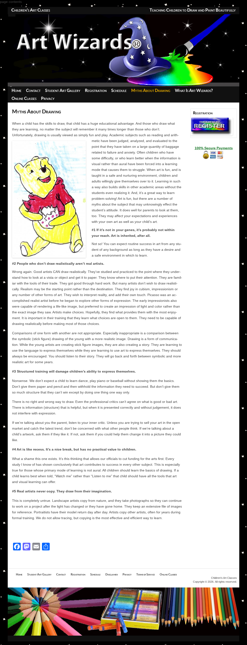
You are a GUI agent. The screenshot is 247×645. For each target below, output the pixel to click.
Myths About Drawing (150, 91)
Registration (96, 91)
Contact (33, 91)
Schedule (119, 91)
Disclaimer (111, 574)
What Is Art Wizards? (194, 91)
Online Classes (24, 99)
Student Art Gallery (62, 91)
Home (16, 91)
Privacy (48, 99)
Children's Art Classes (30, 10)
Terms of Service (145, 574)
